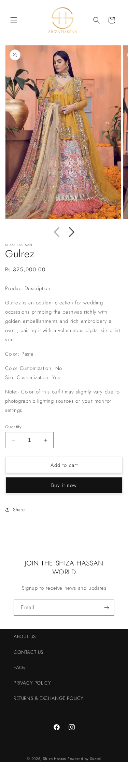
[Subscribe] (106, 608)
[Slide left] (56, 232)
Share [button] (19, 509)
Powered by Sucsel (84, 758)
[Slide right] (71, 232)
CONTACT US (28, 652)
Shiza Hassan (54, 758)
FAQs (19, 667)
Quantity (13, 426)
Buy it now (64, 485)
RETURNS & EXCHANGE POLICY (49, 698)
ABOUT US (25, 636)
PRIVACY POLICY (32, 682)
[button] (13, 20)
